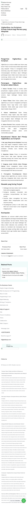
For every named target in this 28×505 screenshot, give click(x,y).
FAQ (1, 312)
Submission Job (4, 305)
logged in (10, 256)
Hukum (7, 20)
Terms (1, 318)
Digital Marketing (4, 299)
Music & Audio (3, 294)
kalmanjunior (8, 35)
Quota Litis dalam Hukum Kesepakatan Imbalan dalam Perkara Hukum (13, 272)
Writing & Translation (5, 302)
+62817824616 (5, 332)
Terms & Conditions (5, 315)
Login (21, 8)
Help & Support (4, 323)
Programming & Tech (5, 296)
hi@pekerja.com (6, 339)
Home (2, 20)
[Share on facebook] (9, 241)
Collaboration (3, 320)
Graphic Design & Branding (7, 288)
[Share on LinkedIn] (12, 241)
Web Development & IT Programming (9, 291)
